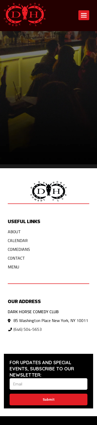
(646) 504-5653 (27, 329)
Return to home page (19, 37)
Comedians (19, 249)
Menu (13, 267)
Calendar (49, 37)
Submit (49, 399)
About (14, 232)
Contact (69, 37)
